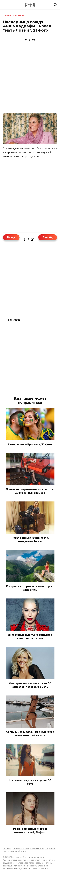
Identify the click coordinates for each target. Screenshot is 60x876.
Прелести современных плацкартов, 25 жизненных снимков (30, 496)
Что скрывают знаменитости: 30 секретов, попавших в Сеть (30, 690)
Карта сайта (16, 857)
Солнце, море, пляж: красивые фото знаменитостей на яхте (30, 739)
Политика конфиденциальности (28, 854)
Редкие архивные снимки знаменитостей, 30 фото (30, 836)
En (24, 857)
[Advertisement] (30, 79)
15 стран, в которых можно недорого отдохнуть (30, 593)
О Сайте (7, 854)
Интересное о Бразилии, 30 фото (30, 449)
